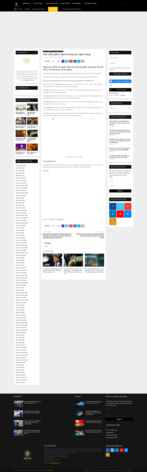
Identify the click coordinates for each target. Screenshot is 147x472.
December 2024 (20, 215)
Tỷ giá (45, 219)
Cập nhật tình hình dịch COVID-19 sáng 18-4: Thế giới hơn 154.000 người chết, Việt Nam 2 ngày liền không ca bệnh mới (57, 235)
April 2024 (18, 235)
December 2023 (20, 245)
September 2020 (20, 330)
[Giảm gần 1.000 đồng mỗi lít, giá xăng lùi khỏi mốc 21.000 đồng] (18, 433)
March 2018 (19, 382)
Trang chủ (26, 3)
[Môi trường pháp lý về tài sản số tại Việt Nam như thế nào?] (79, 423)
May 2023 (18, 262)
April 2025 (18, 205)
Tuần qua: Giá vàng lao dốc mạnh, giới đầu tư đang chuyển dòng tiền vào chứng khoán (90, 235)
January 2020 (19, 350)
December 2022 (20, 275)
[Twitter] (121, 3)
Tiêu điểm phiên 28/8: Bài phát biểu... (31, 114)
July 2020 (18, 335)
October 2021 (19, 297)
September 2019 (20, 360)
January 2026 (19, 183)
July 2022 (18, 287)
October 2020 (19, 327)
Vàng (107, 432)
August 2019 (19, 362)
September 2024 (20, 223)
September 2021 (20, 300)
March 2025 (19, 208)
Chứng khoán (109, 437)
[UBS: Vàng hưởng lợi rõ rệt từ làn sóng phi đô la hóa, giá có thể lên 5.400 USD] (32, 147)
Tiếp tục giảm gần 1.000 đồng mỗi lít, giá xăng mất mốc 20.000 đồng (32, 422)
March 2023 (19, 267)
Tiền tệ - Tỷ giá (46, 51)
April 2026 (18, 175)
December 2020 (20, 322)
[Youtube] (126, 3)
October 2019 (19, 357)
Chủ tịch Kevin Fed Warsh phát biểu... (21, 126)
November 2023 (20, 247)
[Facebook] (119, 3)
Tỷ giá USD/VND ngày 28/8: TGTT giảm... (31, 140)
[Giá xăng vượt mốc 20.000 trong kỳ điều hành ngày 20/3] (18, 413)
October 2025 (19, 190)
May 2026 (18, 173)
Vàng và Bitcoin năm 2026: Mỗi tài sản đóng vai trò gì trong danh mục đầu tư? (119, 123)
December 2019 (20, 352)
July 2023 (18, 257)
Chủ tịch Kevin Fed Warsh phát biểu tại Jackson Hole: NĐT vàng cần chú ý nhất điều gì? (119, 141)
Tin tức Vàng (38, 3)
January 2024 (19, 242)
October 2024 (19, 220)
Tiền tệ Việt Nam (53, 51)
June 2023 (18, 260)
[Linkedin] (123, 3)
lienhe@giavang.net (54, 463)
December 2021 (20, 292)
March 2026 (19, 178)
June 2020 (18, 337)
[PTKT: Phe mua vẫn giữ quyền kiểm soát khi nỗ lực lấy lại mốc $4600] (32, 120)
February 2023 (20, 270)
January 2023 (19, 272)
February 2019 (20, 377)
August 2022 (19, 285)
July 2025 (18, 198)
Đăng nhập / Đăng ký (39, 9)
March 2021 (19, 315)
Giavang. (47, 57)
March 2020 (19, 345)
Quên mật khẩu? (114, 93)
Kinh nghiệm (76, 3)
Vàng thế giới (65, 3)
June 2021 (18, 307)
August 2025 (19, 195)
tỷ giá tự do (52, 219)
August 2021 (19, 302)
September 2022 (20, 282)
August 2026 (19, 165)
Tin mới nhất (60, 51)
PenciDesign (50, 470)
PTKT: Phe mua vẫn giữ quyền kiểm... (32, 126)
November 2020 (20, 325)
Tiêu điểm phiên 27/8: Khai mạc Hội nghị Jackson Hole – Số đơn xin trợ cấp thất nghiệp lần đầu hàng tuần (94, 270)
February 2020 (20, 347)
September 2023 (20, 252)
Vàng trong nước (52, 3)
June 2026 (18, 170)
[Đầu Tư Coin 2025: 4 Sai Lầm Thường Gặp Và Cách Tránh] (79, 433)
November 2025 (20, 188)
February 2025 (20, 210)
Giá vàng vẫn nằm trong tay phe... (20, 153)
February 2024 (20, 240)
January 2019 (19, 380)
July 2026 (18, 168)
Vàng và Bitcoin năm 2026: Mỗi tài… (72, 9)
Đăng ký (123, 95)
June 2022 (18, 290)
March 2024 (19, 238)
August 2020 (19, 332)
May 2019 (18, 370)
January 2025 (19, 213)
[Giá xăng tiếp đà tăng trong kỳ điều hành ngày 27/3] (18, 404)
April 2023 (18, 265)
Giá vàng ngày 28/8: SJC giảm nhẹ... (21, 139)
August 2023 (19, 255)
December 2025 (20, 185)
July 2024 (18, 228)
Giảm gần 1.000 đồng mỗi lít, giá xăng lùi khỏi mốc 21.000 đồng (32, 432)
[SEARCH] (129, 108)
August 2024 (19, 225)
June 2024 (18, 230)
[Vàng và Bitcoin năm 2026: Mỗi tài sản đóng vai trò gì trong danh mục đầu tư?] (21, 107)
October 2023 (19, 250)
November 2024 (20, 218)
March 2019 (19, 375)
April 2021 (18, 312)
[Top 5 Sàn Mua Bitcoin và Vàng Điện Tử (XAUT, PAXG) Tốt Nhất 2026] (79, 413)
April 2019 (18, 372)
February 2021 (20, 317)
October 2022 (19, 280)
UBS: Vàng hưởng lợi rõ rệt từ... (32, 153)
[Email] (128, 3)
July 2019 (18, 365)
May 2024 (18, 232)
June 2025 (18, 200)
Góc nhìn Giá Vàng (90, 3)
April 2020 (18, 342)
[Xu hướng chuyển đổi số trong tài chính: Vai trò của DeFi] (79, 404)
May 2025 (18, 203)
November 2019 (20, 355)
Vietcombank (60, 219)
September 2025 (20, 193)
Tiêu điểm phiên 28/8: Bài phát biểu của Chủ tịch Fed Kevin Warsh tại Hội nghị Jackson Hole (52, 270)
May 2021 (18, 310)
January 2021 (19, 320)
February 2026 (20, 180)
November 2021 (20, 295)
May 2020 (18, 340)
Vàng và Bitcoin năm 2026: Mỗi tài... (21, 113)
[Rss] (130, 3)
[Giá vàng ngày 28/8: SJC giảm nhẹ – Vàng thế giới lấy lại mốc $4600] (21, 133)
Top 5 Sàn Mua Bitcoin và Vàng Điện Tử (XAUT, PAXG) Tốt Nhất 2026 (93, 412)
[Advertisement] (73, 28)
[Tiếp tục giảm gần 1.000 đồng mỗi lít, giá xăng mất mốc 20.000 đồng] (18, 423)
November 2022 (20, 277)
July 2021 (18, 305)
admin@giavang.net (28, 80)
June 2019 (18, 367)
